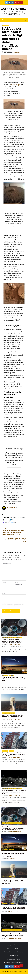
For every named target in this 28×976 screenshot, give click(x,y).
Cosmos (11, 675)
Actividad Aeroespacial (8, 637)
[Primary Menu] (2, 20)
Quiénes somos (13, 955)
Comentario (6, 563)
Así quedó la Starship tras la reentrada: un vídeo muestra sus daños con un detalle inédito (12, 641)
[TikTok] (21, 2)
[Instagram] (12, 2)
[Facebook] (9, 2)
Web (3, 593)
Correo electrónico (18, 584)
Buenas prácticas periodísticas (13, 962)
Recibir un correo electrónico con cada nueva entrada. (13, 605)
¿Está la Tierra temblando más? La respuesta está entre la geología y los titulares (13, 754)
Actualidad (5, 25)
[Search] (25, 20)
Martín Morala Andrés (14, 644)
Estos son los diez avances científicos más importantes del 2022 (15, 539)
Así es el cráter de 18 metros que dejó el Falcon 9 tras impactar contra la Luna (14, 679)
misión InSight (15, 85)
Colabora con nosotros (13, 959)
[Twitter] (6, 2)
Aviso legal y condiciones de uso (13, 945)
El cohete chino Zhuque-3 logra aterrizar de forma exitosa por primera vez (12, 716)
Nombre (5, 583)
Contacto (20, 952)
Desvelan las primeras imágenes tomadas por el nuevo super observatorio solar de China (13, 531)
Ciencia (11, 750)
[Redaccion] (4, 508)
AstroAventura (13, 9)
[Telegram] (18, 2)
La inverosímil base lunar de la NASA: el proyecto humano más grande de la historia (14, 792)
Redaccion (16, 52)
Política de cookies (9, 952)
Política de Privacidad (13, 948)
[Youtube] (15, 2)
